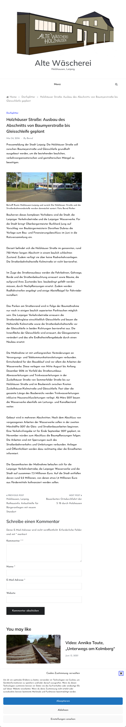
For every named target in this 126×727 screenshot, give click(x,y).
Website (10, 593)
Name (10, 567)
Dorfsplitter (12, 113)
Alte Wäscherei (63, 63)
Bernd (30, 138)
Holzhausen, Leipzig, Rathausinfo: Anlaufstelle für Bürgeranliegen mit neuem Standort (22, 505)
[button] (121, 673)
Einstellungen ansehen (63, 719)
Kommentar (13, 541)
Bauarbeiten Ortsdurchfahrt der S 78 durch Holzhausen (64, 501)
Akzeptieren (63, 701)
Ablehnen (63, 710)
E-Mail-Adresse (15, 580)
